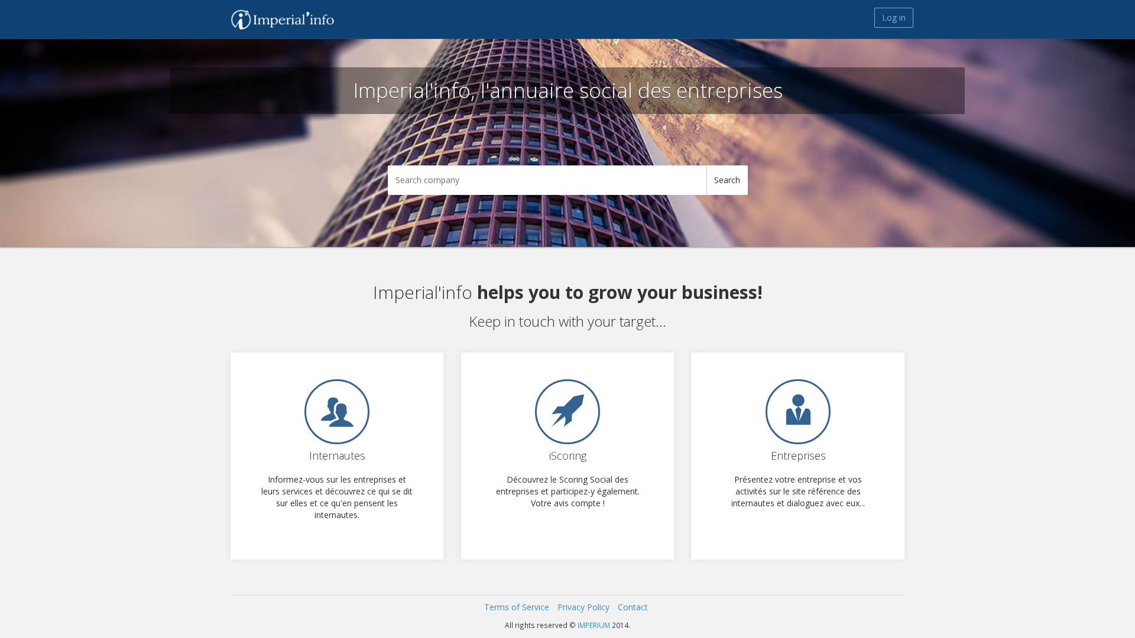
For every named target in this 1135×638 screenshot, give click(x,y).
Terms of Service (516, 607)
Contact (633, 607)
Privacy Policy (583, 607)
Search (727, 179)
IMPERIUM (594, 625)
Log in (894, 17)
